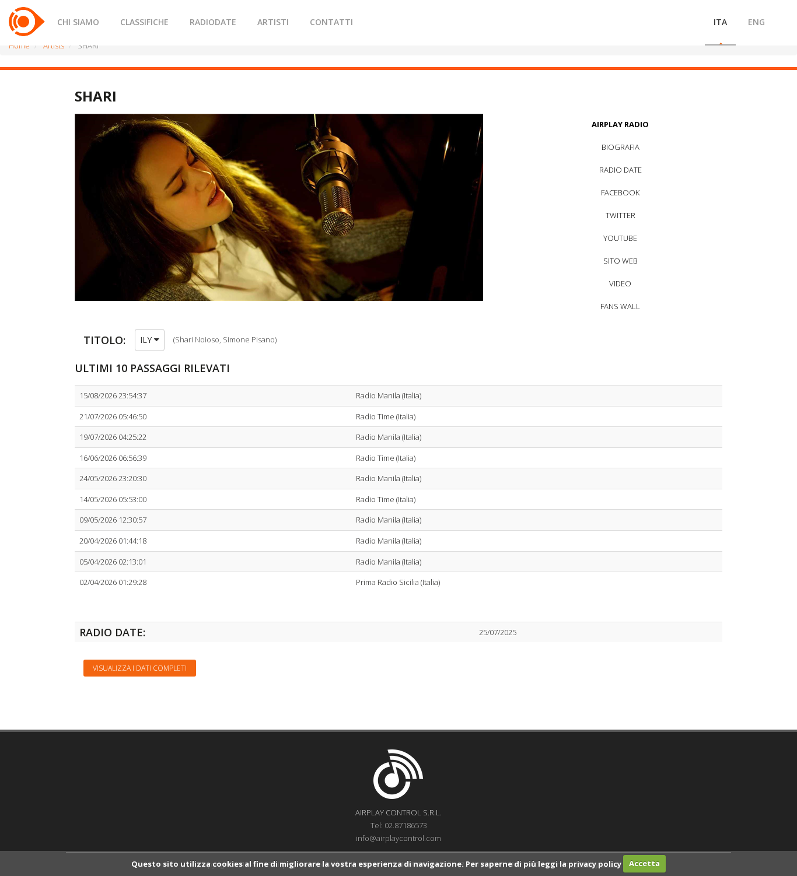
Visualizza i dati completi (140, 668)
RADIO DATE (620, 169)
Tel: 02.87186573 (398, 825)
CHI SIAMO (78, 21)
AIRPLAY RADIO (620, 124)
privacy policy (594, 863)
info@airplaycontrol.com (398, 838)
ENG (756, 21)
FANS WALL (620, 306)
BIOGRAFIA (620, 147)
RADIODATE (213, 21)
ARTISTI (273, 21)
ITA (720, 21)
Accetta (644, 863)
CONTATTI (331, 21)
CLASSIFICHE (144, 21)
